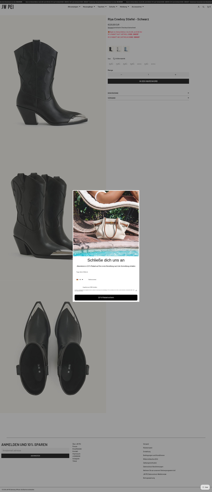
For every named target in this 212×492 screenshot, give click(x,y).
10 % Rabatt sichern (106, 297)
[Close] (136, 193)
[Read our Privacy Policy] (136, 290)
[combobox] (80, 279)
